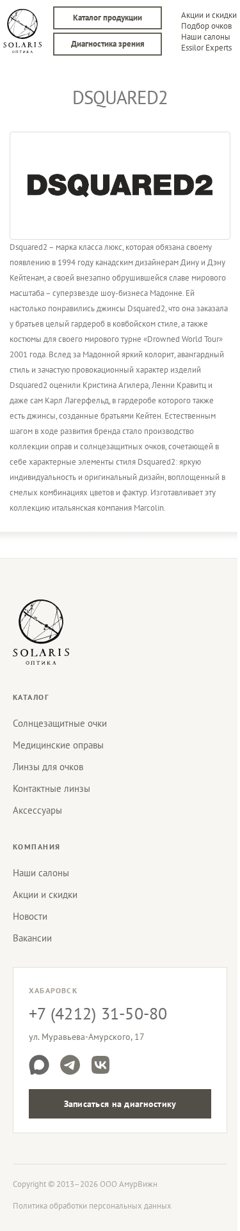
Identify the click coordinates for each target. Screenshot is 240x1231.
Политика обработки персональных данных (92, 1205)
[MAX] (39, 1065)
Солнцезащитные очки (60, 723)
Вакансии (32, 938)
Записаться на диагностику (120, 1104)
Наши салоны (205, 37)
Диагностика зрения (108, 43)
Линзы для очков (48, 767)
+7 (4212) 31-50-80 (98, 1013)
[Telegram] (70, 1065)
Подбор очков (206, 26)
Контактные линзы (51, 788)
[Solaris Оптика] (41, 632)
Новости (30, 916)
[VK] (100, 1065)
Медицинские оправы (58, 745)
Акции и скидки (209, 15)
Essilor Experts (206, 47)
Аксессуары (37, 810)
